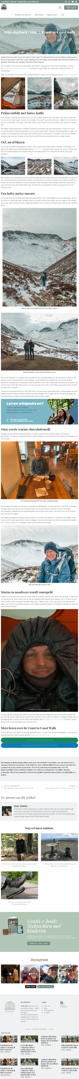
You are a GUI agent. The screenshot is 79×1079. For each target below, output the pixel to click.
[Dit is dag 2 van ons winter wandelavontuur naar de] (29, 974)
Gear (62, 15)
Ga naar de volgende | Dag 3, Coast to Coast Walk (39, 745)
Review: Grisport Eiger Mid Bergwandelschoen (20, 903)
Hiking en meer (52, 15)
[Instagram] (65, 1)
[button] (60, 7)
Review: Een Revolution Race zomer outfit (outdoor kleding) (19, 865)
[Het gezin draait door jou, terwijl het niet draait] (10, 974)
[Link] (76, 1)
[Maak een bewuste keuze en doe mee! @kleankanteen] (49, 974)
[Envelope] (72, 1)
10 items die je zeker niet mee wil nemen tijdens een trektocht (59, 865)
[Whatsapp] (69, 1)
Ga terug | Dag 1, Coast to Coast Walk (39, 740)
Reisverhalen (39, 15)
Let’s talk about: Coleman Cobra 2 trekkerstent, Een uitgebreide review (28, 1048)
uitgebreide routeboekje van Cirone (16, 68)
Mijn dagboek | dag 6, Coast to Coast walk (70, 1046)
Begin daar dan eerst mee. (40, 735)
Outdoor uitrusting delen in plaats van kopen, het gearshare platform (49, 1039)
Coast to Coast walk (70, 75)
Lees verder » (6, 1052)
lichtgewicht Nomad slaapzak (53, 719)
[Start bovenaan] (61, 1002)
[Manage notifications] (4, 1074)
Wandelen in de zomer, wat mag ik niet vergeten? (7, 1047)
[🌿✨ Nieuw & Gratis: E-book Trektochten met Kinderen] (68, 974)
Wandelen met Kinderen (23, 15)
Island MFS (38, 149)
